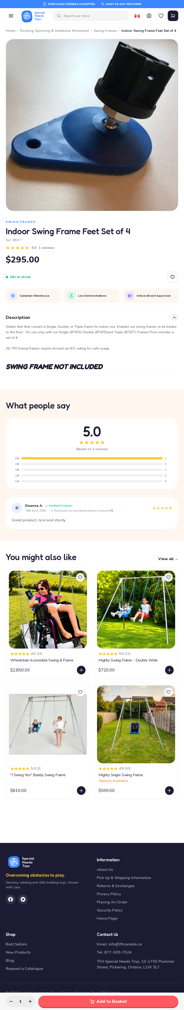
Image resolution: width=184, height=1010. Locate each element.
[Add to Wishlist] (172, 277)
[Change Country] (137, 16)
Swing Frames (105, 30)
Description (18, 317)
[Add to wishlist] (80, 577)
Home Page (107, 918)
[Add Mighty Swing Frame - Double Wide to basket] (169, 670)
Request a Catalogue (24, 968)
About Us (105, 869)
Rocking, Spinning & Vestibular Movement (54, 30)
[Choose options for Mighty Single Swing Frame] (169, 790)
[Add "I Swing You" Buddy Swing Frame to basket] (81, 790)
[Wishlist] (161, 16)
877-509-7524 (118, 952)
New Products (18, 952)
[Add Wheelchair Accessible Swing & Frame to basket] (81, 670)
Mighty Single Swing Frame (120, 775)
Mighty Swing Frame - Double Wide (128, 660)
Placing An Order (112, 902)
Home (10, 30)
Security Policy (110, 910)
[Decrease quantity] (11, 1001)
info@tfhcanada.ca (125, 944)
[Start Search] (59, 16)
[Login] (149, 16)
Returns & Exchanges (116, 886)
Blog (10, 960)
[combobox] (94, 15)
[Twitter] (23, 899)
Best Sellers (16, 944)
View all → (168, 559)
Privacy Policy (109, 894)
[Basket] (173, 16)
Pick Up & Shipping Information (124, 877)
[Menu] (11, 16)
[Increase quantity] (30, 1001)
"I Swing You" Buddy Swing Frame (38, 775)
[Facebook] (10, 899)
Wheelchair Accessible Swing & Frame (41, 660)
